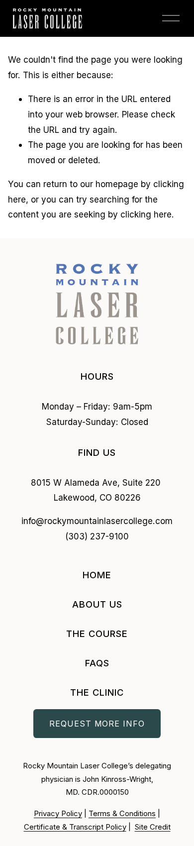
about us (97, 604)
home (97, 574)
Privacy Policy (58, 813)
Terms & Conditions (122, 813)
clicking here (146, 214)
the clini (93, 692)
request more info (97, 724)
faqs (97, 662)
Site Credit (153, 827)
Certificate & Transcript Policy (75, 827)
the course (97, 633)
